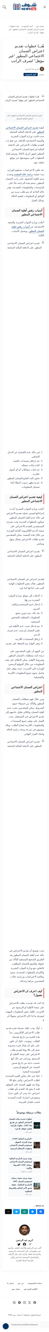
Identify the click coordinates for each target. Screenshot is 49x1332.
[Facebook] (40, 1211)
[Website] (30, 1244)
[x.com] (29, 1302)
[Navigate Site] (44, 7)
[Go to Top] (6, 1326)
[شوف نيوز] (24, 6)
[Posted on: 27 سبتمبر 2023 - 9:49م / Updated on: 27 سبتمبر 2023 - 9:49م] (21, 69)
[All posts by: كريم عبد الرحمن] (24, 1230)
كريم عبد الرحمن (32, 69)
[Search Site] (4, 7)
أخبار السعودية (27, 26)
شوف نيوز (40, 26)
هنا (26, 600)
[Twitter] (16, 1211)
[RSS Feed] (14, 1302)
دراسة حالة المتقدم (23, 174)
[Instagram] (24, 1302)
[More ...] (8, 1211)
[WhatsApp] (24, 1211)
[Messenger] (32, 1211)
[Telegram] (19, 1302)
